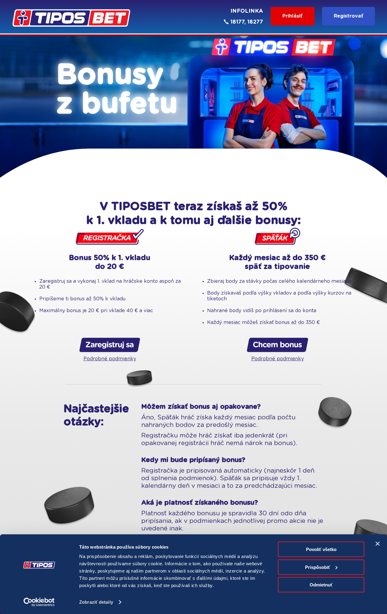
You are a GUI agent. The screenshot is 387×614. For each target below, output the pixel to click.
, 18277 (253, 22)
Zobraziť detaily (96, 602)
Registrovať (348, 16)
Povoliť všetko (321, 549)
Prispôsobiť (317, 566)
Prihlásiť (292, 16)
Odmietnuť (321, 584)
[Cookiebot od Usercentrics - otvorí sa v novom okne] (39, 602)
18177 (237, 22)
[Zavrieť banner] (378, 544)
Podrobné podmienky (109, 358)
